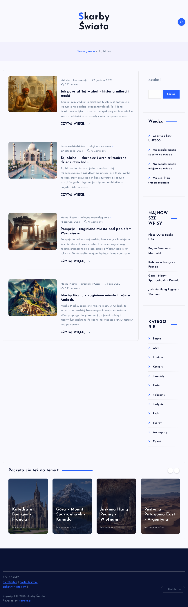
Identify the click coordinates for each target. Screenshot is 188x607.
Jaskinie (158, 357)
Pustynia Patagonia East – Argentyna (115, 514)
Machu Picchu (69, 217)
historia (65, 80)
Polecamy (159, 395)
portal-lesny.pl (28, 582)
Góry (156, 348)
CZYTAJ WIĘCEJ (74, 123)
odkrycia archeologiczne (94, 217)
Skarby (157, 423)
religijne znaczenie (100, 146)
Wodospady (160, 432)
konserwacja (80, 80)
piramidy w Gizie (90, 284)
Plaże (156, 385)
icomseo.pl (25, 600)
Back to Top (174, 589)
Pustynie (158, 404)
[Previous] (170, 470)
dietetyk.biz (10, 582)
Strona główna (86, 51)
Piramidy (158, 376)
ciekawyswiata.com (14, 587)
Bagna (157, 338)
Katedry (158, 367)
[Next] (177, 470)
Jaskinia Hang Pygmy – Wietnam (70, 514)
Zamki (157, 441)
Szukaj (154, 80)
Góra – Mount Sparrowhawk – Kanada (27, 514)
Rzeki (156, 413)
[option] (28, 506)
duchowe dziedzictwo (73, 146)
